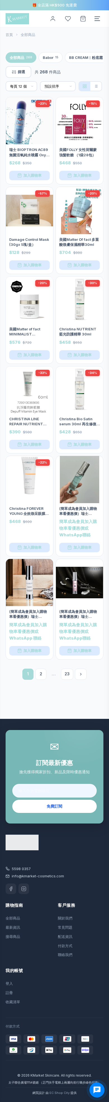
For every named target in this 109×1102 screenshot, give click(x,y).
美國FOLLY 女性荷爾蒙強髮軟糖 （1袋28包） (78, 152)
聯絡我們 (65, 954)
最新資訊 (13, 927)
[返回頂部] (98, 1080)
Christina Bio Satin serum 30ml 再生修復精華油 (77, 421)
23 (67, 673)
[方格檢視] (84, 86)
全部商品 (21, 57)
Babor (50, 57)
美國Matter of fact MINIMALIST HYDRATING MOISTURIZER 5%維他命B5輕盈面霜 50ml (29, 332)
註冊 (9, 992)
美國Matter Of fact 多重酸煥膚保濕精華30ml (79, 242)
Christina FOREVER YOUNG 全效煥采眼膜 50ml (27, 511)
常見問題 (65, 927)
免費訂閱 (54, 806)
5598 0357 (21, 868)
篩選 (21, 71)
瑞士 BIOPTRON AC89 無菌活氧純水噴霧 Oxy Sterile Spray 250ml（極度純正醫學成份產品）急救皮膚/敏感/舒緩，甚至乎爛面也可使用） (28, 152)
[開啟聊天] (97, 1090)
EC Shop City (59, 1093)
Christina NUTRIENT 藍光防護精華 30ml (77, 331)
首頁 (9, 34)
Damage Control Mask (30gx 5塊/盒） (29, 242)
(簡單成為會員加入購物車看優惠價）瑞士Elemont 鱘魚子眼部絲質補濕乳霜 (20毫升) (28, 614)
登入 (9, 983)
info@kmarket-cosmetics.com (38, 876)
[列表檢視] (95, 86)
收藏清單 (13, 1002)
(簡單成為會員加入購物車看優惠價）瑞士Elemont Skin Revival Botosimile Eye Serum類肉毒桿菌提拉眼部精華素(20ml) (79, 614)
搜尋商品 (13, 936)
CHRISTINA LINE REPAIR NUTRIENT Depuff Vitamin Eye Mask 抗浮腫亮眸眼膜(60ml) (27, 421)
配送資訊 (65, 936)
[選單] (97, 19)
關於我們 (65, 918)
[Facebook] (11, 888)
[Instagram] (23, 888)
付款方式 (65, 945)
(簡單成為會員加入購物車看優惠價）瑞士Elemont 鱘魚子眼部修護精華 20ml (78, 511)
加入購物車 (32, 175)
